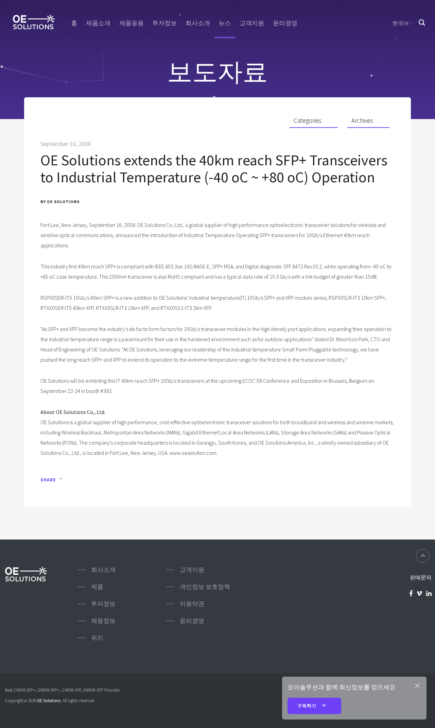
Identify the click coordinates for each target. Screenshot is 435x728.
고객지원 (252, 23)
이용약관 (192, 604)
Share (48, 480)
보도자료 (217, 71)
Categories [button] (307, 120)
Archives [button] (362, 120)
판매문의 (421, 577)
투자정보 (164, 23)
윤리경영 (285, 23)
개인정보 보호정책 (205, 587)
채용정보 (103, 621)
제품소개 (98, 23)
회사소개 (198, 23)
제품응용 (131, 23)
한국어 (401, 23)
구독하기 (307, 706)
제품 (97, 587)
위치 (97, 638)
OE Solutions (48, 700)
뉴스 (225, 23)
